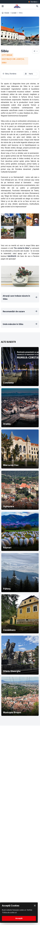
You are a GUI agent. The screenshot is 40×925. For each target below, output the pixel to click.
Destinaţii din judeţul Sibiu (13, 61)
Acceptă (18, 918)
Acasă (6, 13)
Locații (13, 13)
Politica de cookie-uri (9, 912)
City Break (7, 55)
